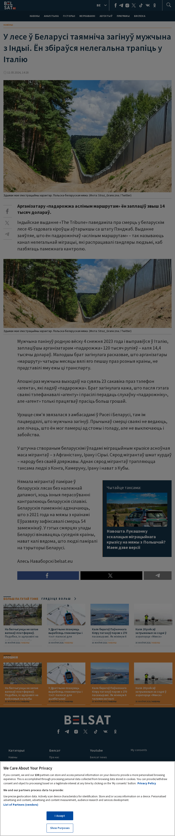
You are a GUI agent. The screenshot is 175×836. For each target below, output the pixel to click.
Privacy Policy (146, 783)
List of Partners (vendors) (20, 805)
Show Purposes (60, 828)
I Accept (60, 816)
